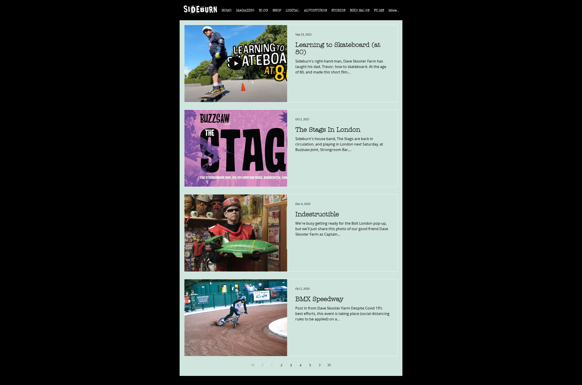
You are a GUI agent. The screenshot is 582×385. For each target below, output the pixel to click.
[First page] (253, 365)
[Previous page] (262, 365)
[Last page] (329, 365)
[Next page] (320, 365)
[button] (245, 12)
